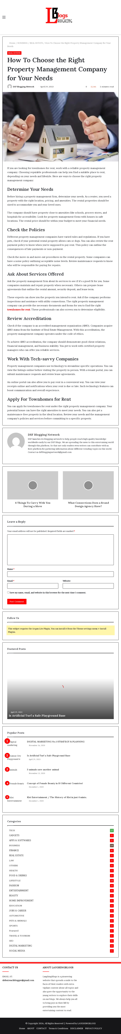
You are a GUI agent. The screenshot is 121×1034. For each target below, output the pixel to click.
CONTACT (41, 1028)
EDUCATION (15, 905)
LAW (11, 860)
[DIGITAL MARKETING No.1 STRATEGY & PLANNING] (16, 746)
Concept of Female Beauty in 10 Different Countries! (55, 783)
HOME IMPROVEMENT (21, 900)
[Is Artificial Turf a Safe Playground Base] (16, 760)
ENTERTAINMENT (19, 890)
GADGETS (14, 835)
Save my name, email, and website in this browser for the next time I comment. (48, 592)
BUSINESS (22, 43)
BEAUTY (13, 895)
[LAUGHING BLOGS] (60, 17)
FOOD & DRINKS (18, 875)
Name (10, 569)
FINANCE (14, 850)
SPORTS (13, 925)
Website (66, 581)
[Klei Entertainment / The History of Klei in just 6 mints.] (16, 802)
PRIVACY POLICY (93, 1028)
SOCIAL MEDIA (17, 950)
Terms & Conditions (58, 1028)
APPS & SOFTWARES (20, 840)
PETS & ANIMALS (18, 920)
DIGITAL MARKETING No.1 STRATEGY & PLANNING (55, 741)
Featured (13, 930)
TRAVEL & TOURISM (19, 935)
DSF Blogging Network (23, 86)
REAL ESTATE (36, 43)
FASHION (14, 885)
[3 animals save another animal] (16, 774)
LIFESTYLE (14, 880)
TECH (12, 830)
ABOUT (30, 1028)
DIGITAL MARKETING (20, 945)
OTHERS (13, 865)
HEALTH (13, 870)
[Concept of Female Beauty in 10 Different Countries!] (16, 788)
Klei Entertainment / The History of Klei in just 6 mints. (57, 797)
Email (10, 581)
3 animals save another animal (43, 769)
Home (12, 43)
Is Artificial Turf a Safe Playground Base (37, 715)
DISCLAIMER (76, 1028)
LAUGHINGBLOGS (87, 1023)
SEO (11, 940)
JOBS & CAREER (17, 910)
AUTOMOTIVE (16, 915)
